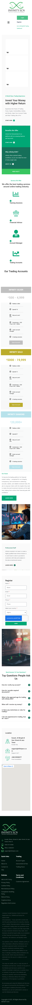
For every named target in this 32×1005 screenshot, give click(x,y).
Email (7, 592)
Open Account (16, 342)
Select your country (10, 608)
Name (7, 583)
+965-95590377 (17, 757)
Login (22, 18)
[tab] (16, 685)
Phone (7, 600)
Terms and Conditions (20, 876)
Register (19, 22)
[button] (8, 23)
